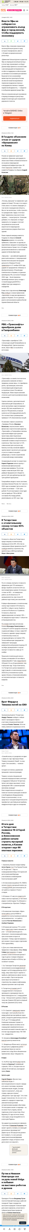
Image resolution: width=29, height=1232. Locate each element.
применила (5, 265)
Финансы (9, 503)
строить (9, 885)
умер (19, 1062)
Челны (3, 5)
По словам (5, 624)
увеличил (22, 965)
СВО (3, 308)
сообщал (7, 293)
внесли (4, 1040)
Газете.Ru (9, 168)
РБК (11, 347)
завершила (16, 1010)
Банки (3, 503)
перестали (9, 929)
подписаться (14, 118)
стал (12, 867)
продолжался (21, 661)
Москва (12, 5)
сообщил (4, 548)
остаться (24, 1044)
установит (13, 988)
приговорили (11, 952)
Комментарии (15, 128)
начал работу (6, 913)
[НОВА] (14, 10)
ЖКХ (3, 685)
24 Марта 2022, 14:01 (7, 17)
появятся (21, 896)
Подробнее (14, 1219)
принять (23, 1223)
